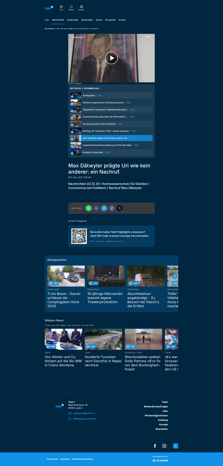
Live (47, 20)
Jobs (165, 411)
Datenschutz (52, 459)
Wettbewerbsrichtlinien (82, 459)
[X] (120, 208)
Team (165, 402)
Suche (99, 20)
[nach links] (48, 276)
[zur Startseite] (49, 8)
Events (122, 20)
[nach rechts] (175, 276)
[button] (96, 208)
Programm (110, 20)
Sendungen (87, 20)
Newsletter (162, 429)
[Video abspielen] (111, 58)
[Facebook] (112, 208)
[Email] (104, 208)
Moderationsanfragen (156, 406)
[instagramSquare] (164, 446)
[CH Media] (160, 460)
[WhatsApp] (89, 208)
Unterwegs (72, 20)
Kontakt (163, 424)
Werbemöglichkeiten (156, 415)
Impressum (65, 459)
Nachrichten (58, 20)
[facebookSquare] (155, 446)
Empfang (163, 420)
